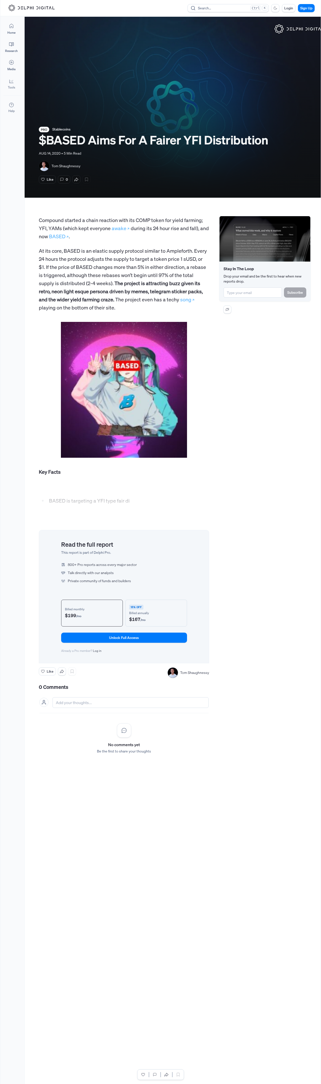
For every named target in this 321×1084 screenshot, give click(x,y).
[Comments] (155, 1075)
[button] (11, 83)
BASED (57, 236)
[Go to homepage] (31, 8)
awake (119, 228)
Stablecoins (61, 129)
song (185, 299)
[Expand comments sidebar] (227, 309)
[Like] (143, 1075)
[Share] (76, 179)
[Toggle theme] (275, 8)
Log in (97, 651)
